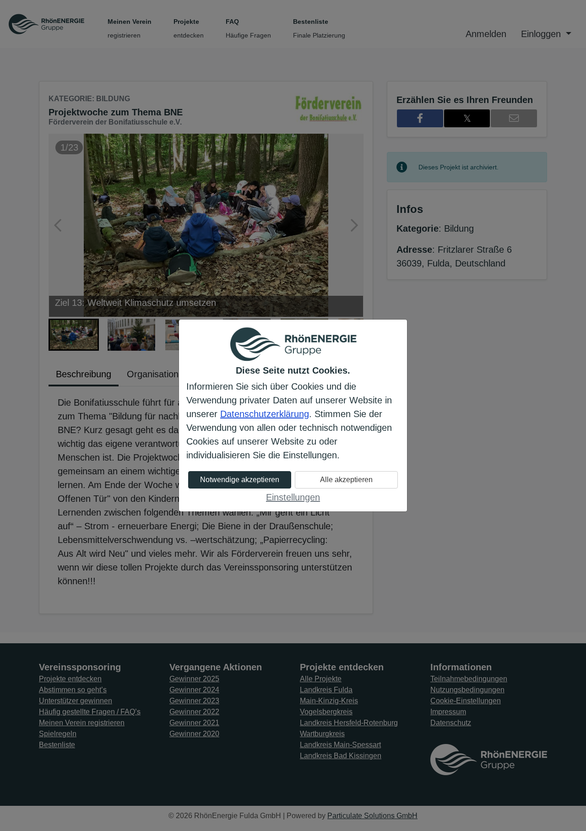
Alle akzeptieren (346, 479)
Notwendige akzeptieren (239, 479)
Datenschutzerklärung (264, 414)
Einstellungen (293, 497)
